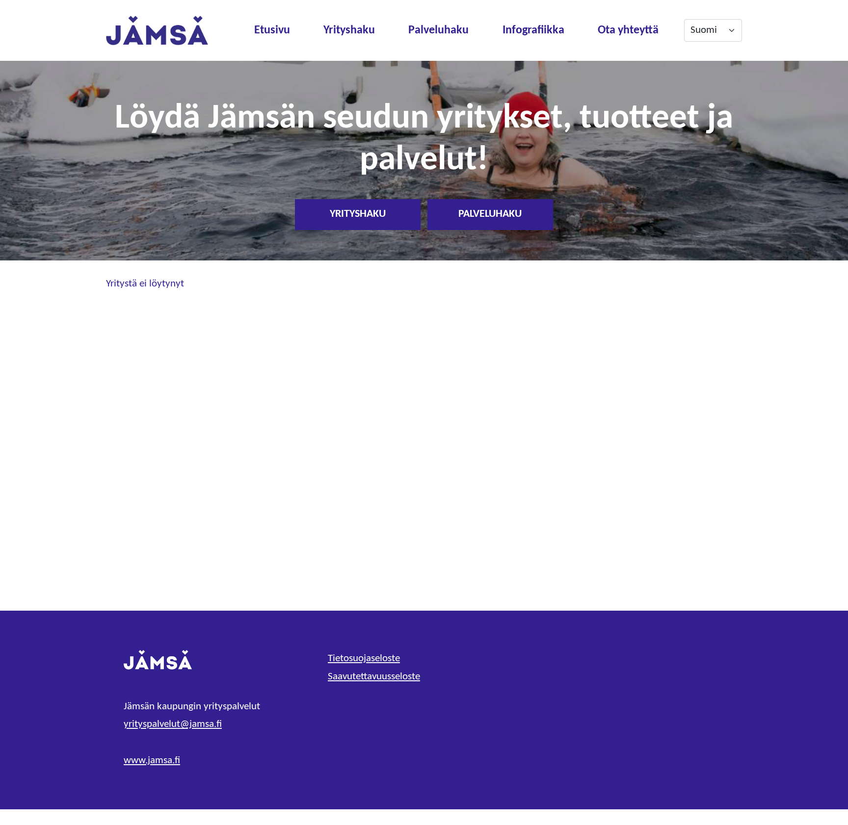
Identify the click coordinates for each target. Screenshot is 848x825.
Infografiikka (533, 30)
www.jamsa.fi (152, 760)
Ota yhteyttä (628, 30)
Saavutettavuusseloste (374, 676)
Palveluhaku (438, 30)
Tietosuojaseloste (364, 658)
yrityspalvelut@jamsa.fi (173, 724)
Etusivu (272, 30)
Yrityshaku (349, 30)
